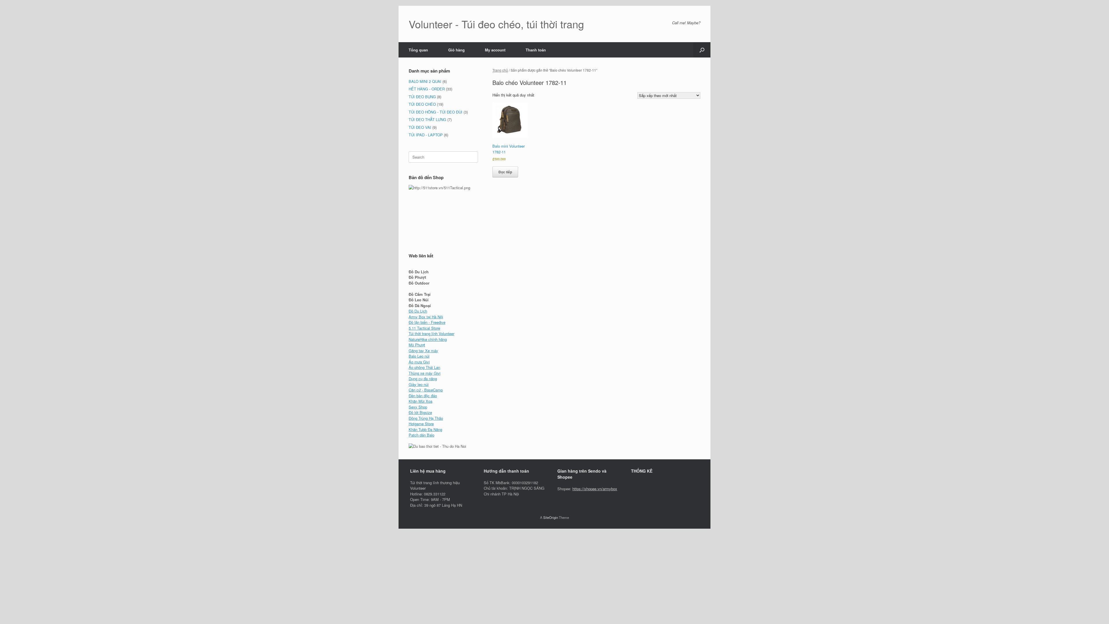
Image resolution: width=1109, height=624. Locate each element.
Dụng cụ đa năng (423, 378)
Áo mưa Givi (419, 362)
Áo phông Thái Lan (424, 367)
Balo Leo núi (419, 356)
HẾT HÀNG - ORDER (427, 89)
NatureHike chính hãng (428, 339)
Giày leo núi (419, 384)
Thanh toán (536, 50)
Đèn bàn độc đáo (423, 395)
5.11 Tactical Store (424, 328)
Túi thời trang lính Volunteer (431, 333)
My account (495, 50)
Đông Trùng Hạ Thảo (426, 418)
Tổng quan (418, 50)
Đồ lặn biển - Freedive (427, 322)
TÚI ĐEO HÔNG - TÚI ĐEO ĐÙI (435, 112)
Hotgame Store (421, 423)
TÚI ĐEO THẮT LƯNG (427, 119)
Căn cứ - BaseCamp (426, 390)
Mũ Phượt (417, 345)
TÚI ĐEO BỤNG (422, 96)
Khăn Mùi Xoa (420, 401)
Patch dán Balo (421, 435)
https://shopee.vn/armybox (594, 488)
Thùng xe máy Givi (424, 373)
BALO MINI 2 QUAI (425, 81)
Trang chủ (500, 70)
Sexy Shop (418, 407)
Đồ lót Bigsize (420, 412)
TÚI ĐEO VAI (420, 127)
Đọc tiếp (505, 171)
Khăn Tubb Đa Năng (425, 429)
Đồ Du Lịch (418, 311)
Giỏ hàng (456, 50)
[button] (701, 49)
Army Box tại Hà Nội (426, 317)
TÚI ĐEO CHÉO (422, 104)
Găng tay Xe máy (423, 350)
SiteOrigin (550, 517)
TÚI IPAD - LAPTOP (426, 135)
